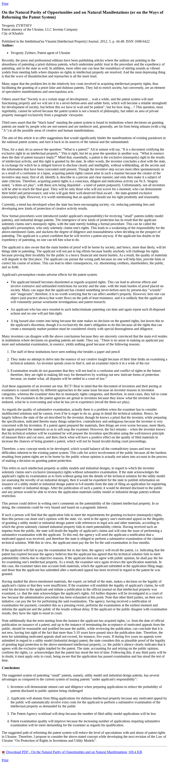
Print (5, 4)
